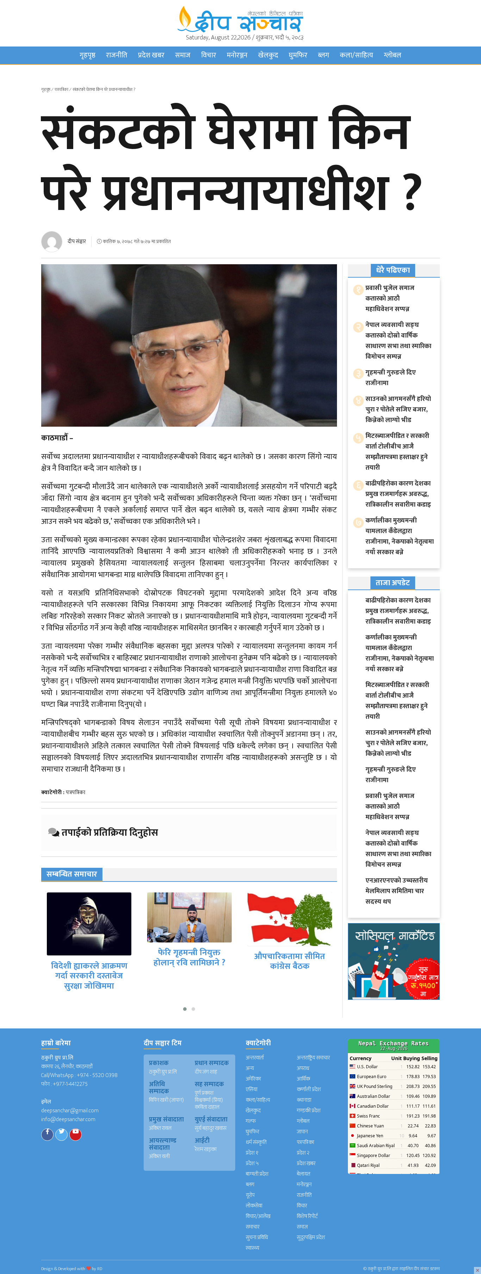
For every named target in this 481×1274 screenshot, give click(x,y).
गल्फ (251, 1121)
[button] (185, 1009)
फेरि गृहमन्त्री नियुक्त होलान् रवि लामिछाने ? (189, 958)
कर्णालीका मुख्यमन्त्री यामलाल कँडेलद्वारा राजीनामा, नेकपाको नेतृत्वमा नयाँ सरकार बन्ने (400, 536)
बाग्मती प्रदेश (257, 1174)
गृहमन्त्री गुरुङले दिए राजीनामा (391, 378)
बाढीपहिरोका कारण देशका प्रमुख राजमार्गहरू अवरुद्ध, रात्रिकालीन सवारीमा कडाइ (398, 494)
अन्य (250, 1068)
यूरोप (250, 1195)
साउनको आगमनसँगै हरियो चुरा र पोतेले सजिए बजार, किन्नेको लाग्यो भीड (398, 410)
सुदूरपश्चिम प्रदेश (311, 1237)
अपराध (303, 1068)
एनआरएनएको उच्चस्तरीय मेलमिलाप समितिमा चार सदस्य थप (397, 891)
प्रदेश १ (252, 1153)
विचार (208, 55)
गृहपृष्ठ (87, 55)
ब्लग (323, 55)
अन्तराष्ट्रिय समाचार (313, 1058)
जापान (302, 1132)
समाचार (253, 1227)
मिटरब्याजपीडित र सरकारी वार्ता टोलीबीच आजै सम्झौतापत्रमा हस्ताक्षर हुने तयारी (397, 452)
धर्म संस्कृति (256, 1142)
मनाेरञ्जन (237, 55)
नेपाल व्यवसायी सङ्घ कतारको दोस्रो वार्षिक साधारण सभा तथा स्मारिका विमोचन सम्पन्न (398, 341)
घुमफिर (298, 55)
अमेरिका (253, 1079)
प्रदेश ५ (252, 1163)
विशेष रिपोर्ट (307, 1216)
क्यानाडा (304, 1100)
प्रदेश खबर (151, 55)
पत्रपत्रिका (61, 89)
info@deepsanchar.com (68, 1119)
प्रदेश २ (303, 1153)
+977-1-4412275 (70, 1084)
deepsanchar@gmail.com (70, 1110)
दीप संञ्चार (77, 241)
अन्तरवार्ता (255, 1058)
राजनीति (116, 55)
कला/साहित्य (356, 55)
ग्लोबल (392, 55)
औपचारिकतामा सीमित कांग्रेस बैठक (289, 961)
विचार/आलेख (258, 1216)
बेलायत (303, 1174)
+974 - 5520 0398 (97, 1075)
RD (99, 1269)
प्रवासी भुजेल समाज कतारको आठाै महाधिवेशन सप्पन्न (390, 299)
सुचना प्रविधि (257, 1237)
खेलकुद (268, 55)
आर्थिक (303, 1079)
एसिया (251, 1089)
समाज (182, 55)
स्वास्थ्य (252, 1248)
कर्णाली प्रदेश (309, 1089)
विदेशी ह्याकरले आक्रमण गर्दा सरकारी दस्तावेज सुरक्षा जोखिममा (89, 976)
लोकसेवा (254, 1206)
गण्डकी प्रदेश (308, 1110)
